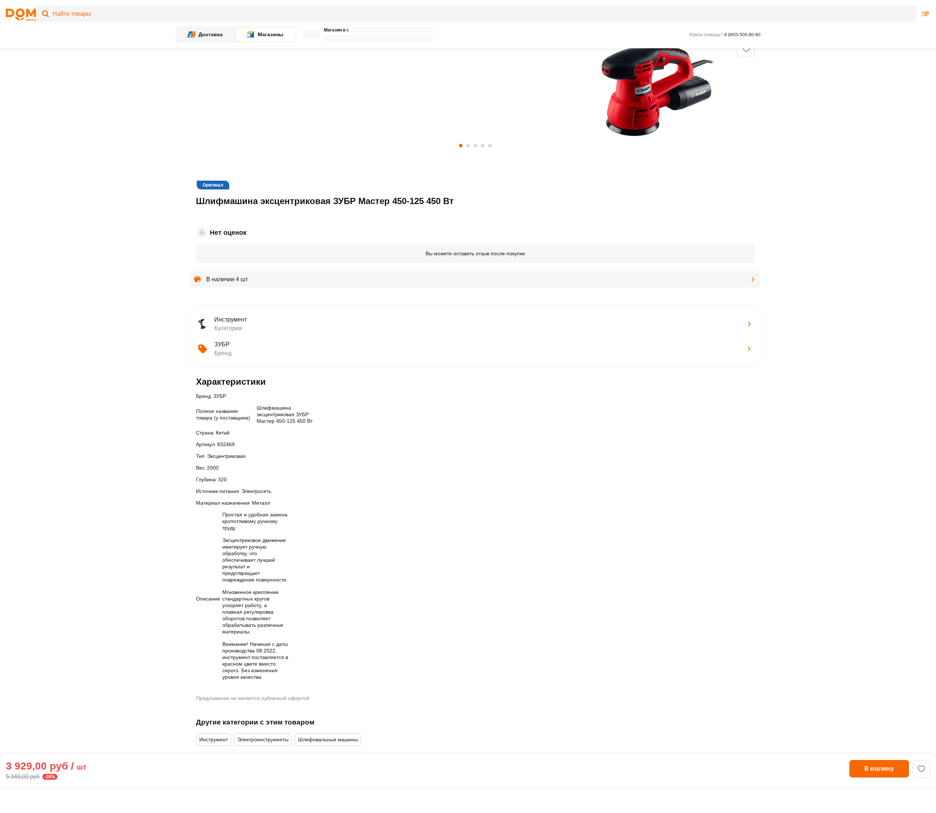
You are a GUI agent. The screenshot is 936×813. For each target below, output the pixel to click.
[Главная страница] (18, 14)
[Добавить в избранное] (746, 48)
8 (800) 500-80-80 (742, 34)
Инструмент (213, 739)
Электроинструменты (262, 739)
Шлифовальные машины (328, 739)
